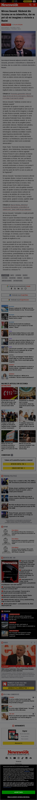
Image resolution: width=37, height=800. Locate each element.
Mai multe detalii (27, 771)
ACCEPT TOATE (18, 792)
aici (9, 776)
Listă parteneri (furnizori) (7, 787)
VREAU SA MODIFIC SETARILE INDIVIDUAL (18, 797)
